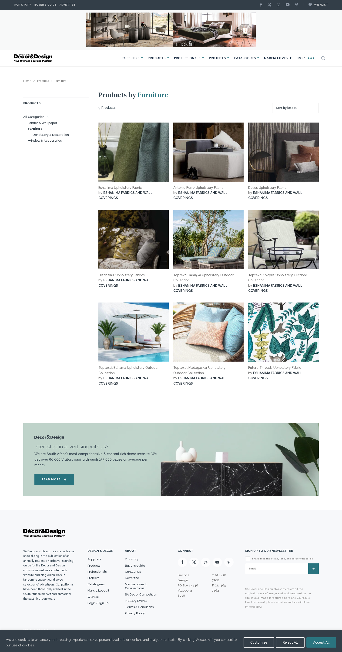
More (303, 58)
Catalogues (245, 58)
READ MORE (54, 479)
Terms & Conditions (139, 607)
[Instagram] (279, 5)
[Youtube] (289, 5)
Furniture (35, 128)
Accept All (321, 642)
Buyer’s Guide (45, 4)
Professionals (187, 58)
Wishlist (321, 4)
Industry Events (136, 600)
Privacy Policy (135, 613)
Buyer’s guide (135, 565)
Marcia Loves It (278, 58)
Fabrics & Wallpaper (42, 123)
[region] (171, 641)
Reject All (290, 642)
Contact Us (133, 571)
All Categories (35, 117)
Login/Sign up (97, 603)
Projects (217, 58)
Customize (258, 642)
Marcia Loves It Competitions (136, 586)
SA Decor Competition (141, 594)
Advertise (67, 4)
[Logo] (34, 58)
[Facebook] (262, 5)
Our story (22, 4)
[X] (271, 5)
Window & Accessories (45, 140)
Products (156, 58)
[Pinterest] (297, 5)
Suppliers (131, 58)
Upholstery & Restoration (51, 134)
